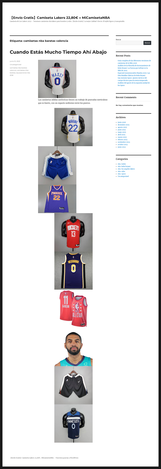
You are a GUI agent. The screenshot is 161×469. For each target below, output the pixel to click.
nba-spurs (122, 174)
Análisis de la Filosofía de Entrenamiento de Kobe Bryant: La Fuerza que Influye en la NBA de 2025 (134, 68)
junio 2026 (122, 122)
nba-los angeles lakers (126, 169)
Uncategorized (15, 64)
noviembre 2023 (124, 142)
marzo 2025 (122, 137)
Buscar (118, 40)
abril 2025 (121, 135)
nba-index (122, 164)
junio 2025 (122, 130)
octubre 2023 (123, 145)
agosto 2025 (122, 127)
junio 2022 (122, 147)
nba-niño (121, 171)
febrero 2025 (122, 140)
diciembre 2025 (123, 125)
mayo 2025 (122, 132)
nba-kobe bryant (124, 166)
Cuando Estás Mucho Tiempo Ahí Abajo (58, 52)
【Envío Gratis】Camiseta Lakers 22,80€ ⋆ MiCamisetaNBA (60, 18)
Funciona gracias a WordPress (67, 458)
